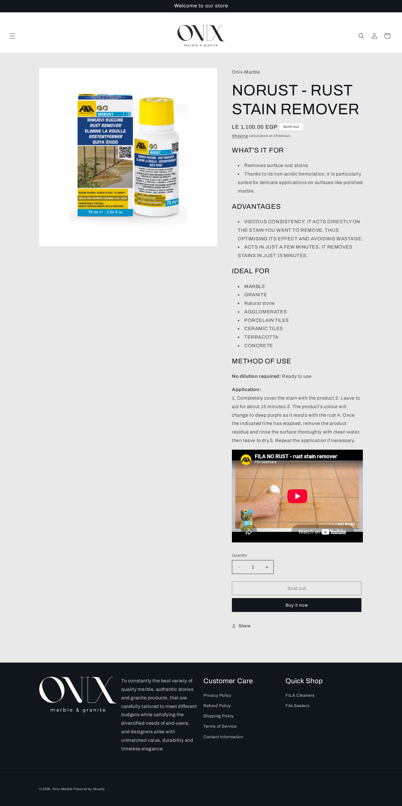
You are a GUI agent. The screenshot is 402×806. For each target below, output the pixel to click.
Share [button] (245, 626)
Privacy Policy (217, 695)
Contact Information (223, 737)
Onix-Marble (62, 789)
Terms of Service (220, 726)
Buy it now (296, 605)
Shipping (240, 136)
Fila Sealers (297, 706)
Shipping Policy (218, 716)
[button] (12, 35)
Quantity (239, 555)
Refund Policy (217, 706)
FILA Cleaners (300, 695)
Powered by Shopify (89, 789)
